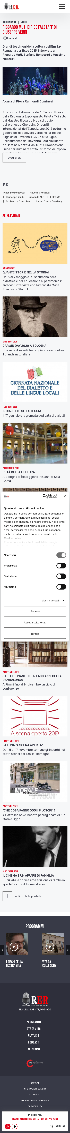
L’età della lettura (19, 472)
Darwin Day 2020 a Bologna (24, 346)
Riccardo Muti (37, 197)
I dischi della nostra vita (14, 964)
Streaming (34, 1029)
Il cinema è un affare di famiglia (28, 875)
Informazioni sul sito (35, 1089)
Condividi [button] (11, 38)
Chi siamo (34, 1049)
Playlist (33, 1036)
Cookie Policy (35, 1106)
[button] (14, 157)
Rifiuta (35, 633)
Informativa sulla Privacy (35, 1100)
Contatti (35, 1083)
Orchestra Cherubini (18, 201)
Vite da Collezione (49, 964)
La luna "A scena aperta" (23, 745)
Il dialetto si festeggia (22, 411)
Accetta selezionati (35, 622)
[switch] (61, 565)
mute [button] (51, 1126)
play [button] (15, 1126)
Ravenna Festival (40, 192)
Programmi (34, 1022)
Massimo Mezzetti (14, 192)
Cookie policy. (13, 538)
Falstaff (55, 197)
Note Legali (35, 1094)
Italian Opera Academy (49, 201)
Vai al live (60, 1126)
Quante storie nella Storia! (26, 272)
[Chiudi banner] (65, 496)
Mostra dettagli (50, 600)
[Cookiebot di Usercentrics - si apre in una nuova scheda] (43, 496)
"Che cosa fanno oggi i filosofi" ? (29, 810)
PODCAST (33, 1042)
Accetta (35, 611)
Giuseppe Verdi (15, 197)
